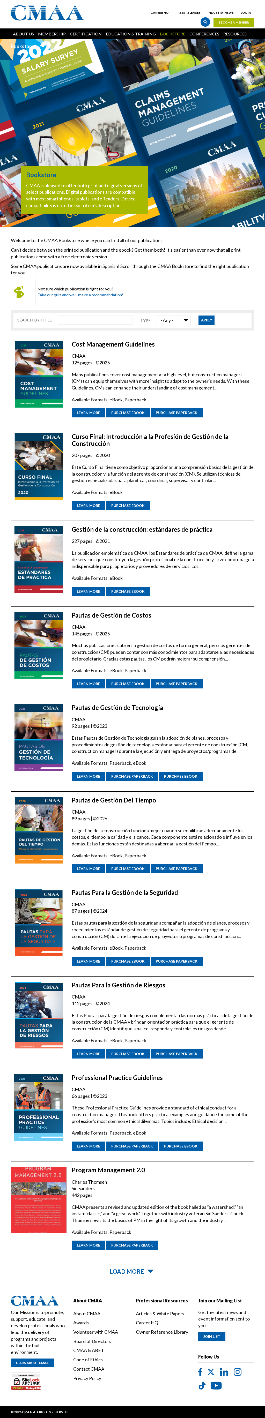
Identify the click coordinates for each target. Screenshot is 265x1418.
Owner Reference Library (162, 1332)
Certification (86, 33)
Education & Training (131, 33)
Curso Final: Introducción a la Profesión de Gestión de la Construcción (150, 440)
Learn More (88, 412)
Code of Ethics (88, 1359)
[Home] (49, 13)
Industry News (221, 12)
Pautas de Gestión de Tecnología (117, 707)
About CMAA (86, 1313)
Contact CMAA (88, 1369)
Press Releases (188, 12)
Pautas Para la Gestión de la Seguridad (125, 892)
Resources (235, 33)
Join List (211, 1336)
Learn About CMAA (32, 1363)
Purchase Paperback (176, 412)
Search (205, 21)
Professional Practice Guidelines (117, 1077)
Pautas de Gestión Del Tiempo (114, 800)
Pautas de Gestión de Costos (111, 615)
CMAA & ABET (88, 1350)
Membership (52, 33)
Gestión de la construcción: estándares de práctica (142, 529)
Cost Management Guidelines (113, 344)
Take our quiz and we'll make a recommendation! (80, 294)
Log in (246, 12)
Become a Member (234, 22)
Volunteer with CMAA (95, 1332)
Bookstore (172, 33)
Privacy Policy (87, 1378)
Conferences (204, 33)
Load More (127, 1271)
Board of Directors (92, 1341)
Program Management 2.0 (108, 1170)
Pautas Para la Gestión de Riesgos (118, 985)
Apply (206, 320)
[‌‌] (200, 1372)
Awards (81, 1322)
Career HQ (159, 12)
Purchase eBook (128, 412)
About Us (23, 33)
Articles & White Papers (160, 1313)
